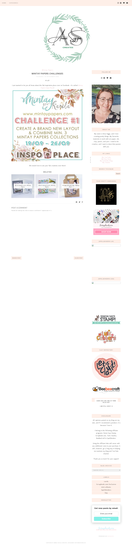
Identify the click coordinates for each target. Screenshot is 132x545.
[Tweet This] (79, 202)
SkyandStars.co (80, 542)
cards (106, 481)
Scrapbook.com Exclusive (106, 484)
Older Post (78, 258)
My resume (106, 162)
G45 (106, 493)
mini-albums (106, 487)
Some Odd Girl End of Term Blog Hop (106, 401)
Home (4, 3)
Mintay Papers (47, 70)
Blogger (111, 536)
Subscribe (106, 519)
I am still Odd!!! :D (106, 406)
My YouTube (106, 157)
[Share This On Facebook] (76, 202)
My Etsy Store (106, 159)
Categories (13, 3)
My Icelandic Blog (106, 161)
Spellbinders (106, 490)
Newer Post (16, 258)
